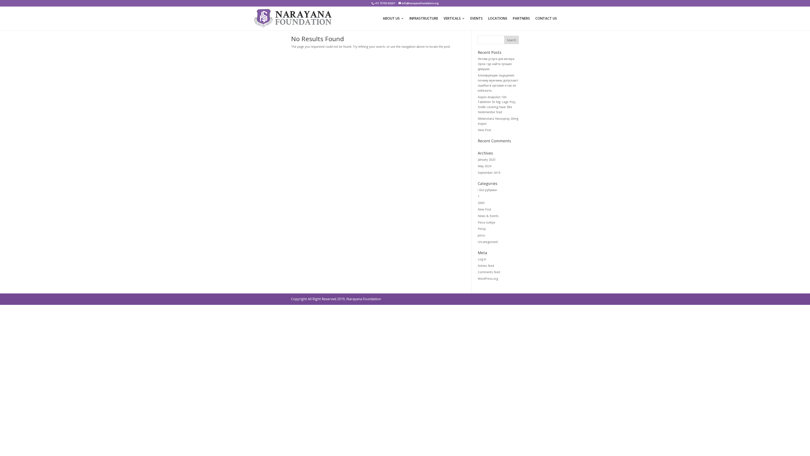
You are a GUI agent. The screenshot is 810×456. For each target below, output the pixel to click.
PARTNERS (521, 19)
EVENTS (476, 19)
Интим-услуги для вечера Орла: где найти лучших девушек (496, 64)
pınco (481, 235)
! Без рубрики (487, 190)
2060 (481, 203)
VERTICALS (452, 19)
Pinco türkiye (486, 222)
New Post (484, 130)
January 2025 (486, 159)
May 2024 (484, 166)
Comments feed (489, 272)
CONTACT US (546, 19)
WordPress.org (488, 279)
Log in (482, 259)
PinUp (482, 229)
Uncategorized (488, 242)
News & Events (488, 216)
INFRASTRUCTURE (423, 19)
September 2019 (489, 173)
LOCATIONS (497, 19)
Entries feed (486, 266)
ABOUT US (391, 19)
